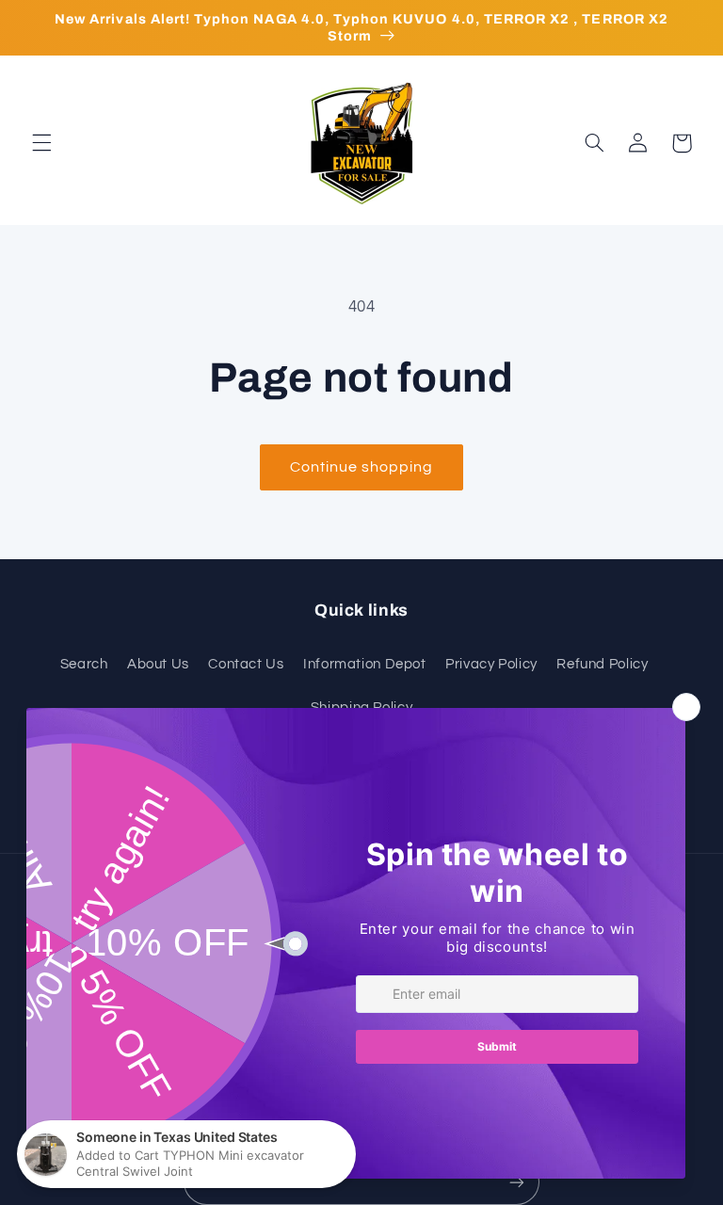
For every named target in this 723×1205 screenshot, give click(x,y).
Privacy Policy (491, 664)
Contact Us (245, 664)
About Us (158, 664)
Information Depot (364, 664)
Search (84, 664)
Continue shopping (362, 466)
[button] (41, 143)
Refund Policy (602, 664)
